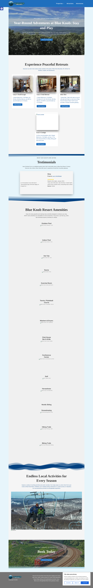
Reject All (77, 582)
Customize (68, 582)
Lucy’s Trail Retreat (33, 176)
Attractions (70, 3)
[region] (76, 578)
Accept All (85, 582)
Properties (59, 3)
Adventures (79, 3)
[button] (1, 8)
